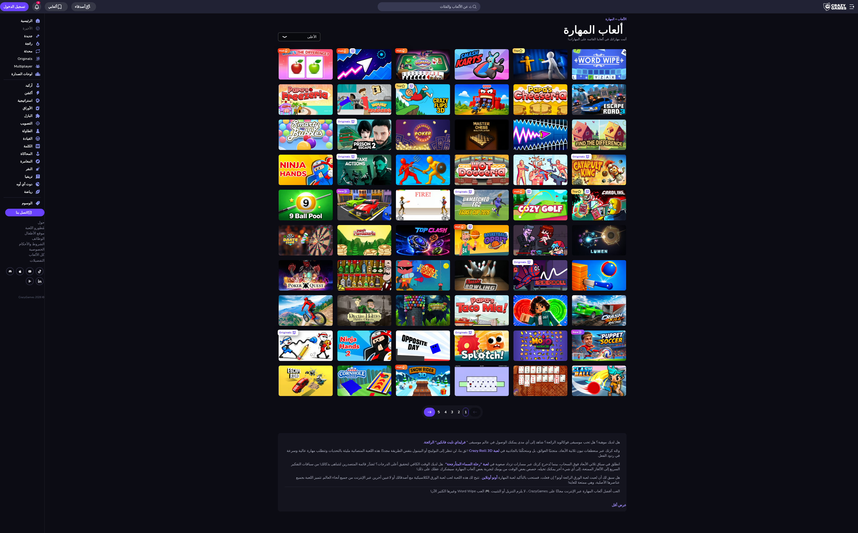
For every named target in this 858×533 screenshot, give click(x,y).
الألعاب (622, 19)
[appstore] (20, 271)
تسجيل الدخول (14, 6)
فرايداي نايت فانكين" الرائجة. (444, 442)
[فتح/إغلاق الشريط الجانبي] (851, 6)
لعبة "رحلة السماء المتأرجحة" (467, 464)
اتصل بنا (21, 212)
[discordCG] (10, 271)
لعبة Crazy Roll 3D (484, 450)
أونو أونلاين (489, 477)
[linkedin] (40, 281)
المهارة (610, 19)
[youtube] (30, 271)
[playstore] (30, 281)
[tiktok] (40, 271)
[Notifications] (36, 6)
